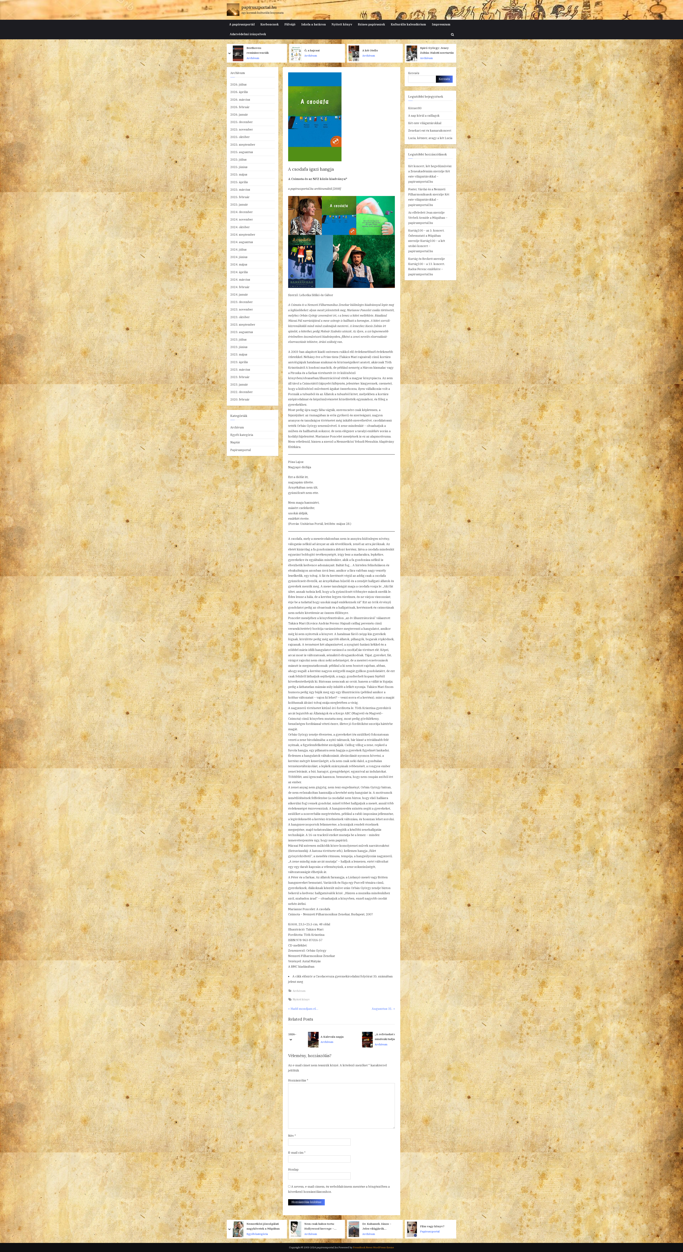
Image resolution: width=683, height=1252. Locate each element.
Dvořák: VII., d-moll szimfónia (420, 1226)
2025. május (238, 174)
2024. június (238, 257)
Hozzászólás (298, 1080)
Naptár (235, 442)
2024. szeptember (242, 234)
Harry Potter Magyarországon (295, 50)
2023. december (241, 302)
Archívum (231, 58)
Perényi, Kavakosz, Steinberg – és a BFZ (363, 1226)
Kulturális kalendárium (408, 24)
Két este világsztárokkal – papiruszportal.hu (429, 176)
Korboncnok (269, 24)
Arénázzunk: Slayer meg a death (243, 50)
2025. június (238, 167)
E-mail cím (297, 1153)
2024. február (240, 287)
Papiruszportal (240, 450)
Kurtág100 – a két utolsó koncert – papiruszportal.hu (426, 246)
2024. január (239, 294)
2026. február (240, 107)
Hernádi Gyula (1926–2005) (376, 1037)
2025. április (239, 182)
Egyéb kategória (241, 435)
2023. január (239, 384)
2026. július (238, 84)
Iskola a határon (313, 24)
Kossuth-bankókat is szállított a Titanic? (304, 1226)
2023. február (240, 377)
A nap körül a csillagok (424, 115)
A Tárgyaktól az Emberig (324, 1036)
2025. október (240, 137)
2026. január (239, 114)
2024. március (240, 279)
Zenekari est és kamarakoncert (429, 130)
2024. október (240, 227)
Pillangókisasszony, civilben (246, 1226)
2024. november (241, 219)
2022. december (241, 392)
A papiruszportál (242, 24)
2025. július (238, 159)
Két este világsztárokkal (424, 123)
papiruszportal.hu (259, 7)
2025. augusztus (241, 152)
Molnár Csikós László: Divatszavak (414, 50)
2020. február (240, 399)
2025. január (239, 204)
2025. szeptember (242, 144)
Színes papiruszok (371, 24)
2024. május (238, 264)
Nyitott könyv (342, 24)
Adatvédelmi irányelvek (248, 34)
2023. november (241, 309)
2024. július (238, 249)
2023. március (240, 369)
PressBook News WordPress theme (373, 1247)
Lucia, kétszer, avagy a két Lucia (430, 138)
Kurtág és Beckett (420, 259)
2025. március (240, 189)
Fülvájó (289, 24)
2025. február (240, 197)
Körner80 (415, 108)
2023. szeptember (242, 324)
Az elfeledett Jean (420, 212)
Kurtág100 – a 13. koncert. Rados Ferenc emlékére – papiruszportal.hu (426, 269)
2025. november (241, 129)
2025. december (241, 122)
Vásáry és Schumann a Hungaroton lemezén (356, 50)
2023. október (240, 317)
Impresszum (441, 24)
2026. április (239, 92)
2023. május (238, 354)
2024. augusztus (241, 242)
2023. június (238, 347)
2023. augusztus (241, 332)
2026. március (240, 99)
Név (292, 1136)
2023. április (239, 362)
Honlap (293, 1169)
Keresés (413, 73)
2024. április (239, 272)
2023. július (238, 339)
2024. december (241, 212)
